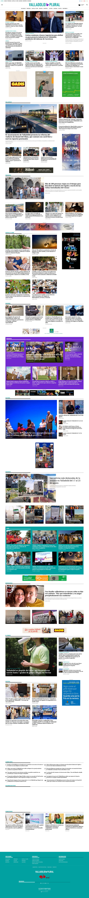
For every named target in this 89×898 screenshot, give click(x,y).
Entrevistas (8, 583)
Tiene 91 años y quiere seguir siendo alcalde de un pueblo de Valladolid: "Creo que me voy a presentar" (17, 700)
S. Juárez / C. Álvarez (10, 549)
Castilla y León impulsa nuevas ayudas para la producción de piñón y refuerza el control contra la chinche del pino (17, 251)
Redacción (7, 829)
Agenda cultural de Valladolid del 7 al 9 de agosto (72, 433)
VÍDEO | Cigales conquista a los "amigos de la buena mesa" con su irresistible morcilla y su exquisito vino (18, 568)
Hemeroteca (35, 867)
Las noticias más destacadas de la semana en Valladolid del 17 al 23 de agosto (65, 480)
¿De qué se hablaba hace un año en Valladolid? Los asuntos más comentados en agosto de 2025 (74, 519)
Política (7, 681)
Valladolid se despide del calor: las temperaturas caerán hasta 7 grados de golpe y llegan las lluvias (28, 671)
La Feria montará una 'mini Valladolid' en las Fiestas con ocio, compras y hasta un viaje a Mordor (14, 25)
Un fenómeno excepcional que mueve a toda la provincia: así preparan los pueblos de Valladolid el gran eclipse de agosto (70, 568)
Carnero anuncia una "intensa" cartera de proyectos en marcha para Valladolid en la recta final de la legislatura (70, 121)
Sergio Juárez (7, 68)
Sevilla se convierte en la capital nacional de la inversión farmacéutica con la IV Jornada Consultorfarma (34, 827)
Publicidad (49, 867)
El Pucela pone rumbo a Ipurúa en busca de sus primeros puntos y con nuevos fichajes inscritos (73, 356)
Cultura (7, 397)
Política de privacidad (63, 862)
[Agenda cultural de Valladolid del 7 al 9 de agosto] (61, 434)
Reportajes (16, 862)
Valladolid (8, 102)
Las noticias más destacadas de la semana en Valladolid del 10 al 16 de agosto (34, 519)
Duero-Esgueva (35, 863)
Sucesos (7, 303)
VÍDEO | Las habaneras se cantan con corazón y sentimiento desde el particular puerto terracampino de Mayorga (44, 568)
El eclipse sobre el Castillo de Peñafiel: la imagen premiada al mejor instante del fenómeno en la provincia (34, 215)
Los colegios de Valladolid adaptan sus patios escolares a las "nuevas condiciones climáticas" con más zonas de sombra (74, 25)
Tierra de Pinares (35, 859)
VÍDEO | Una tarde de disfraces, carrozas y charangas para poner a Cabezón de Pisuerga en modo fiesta (17, 546)
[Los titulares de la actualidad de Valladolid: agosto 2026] (54, 514)
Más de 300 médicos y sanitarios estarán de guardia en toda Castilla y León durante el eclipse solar (44, 251)
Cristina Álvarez (8, 27)
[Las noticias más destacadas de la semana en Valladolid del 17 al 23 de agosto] (30, 488)
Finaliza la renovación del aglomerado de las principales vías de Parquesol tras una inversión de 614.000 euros (48, 159)
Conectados (8, 811)
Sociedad (8, 471)
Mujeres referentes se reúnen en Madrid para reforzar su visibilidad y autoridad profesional (54, 827)
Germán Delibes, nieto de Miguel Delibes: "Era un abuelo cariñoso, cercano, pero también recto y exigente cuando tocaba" (17, 620)
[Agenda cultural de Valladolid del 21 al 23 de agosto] (71, 407)
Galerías (23, 862)
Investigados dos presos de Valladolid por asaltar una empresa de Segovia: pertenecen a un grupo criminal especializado (14, 319)
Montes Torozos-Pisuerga (37, 862)
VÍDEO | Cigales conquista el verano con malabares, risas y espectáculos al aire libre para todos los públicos (44, 546)
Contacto (54, 867)
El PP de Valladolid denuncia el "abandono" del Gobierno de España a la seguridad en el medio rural (44, 700)
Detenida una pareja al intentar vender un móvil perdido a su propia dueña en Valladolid (34, 318)
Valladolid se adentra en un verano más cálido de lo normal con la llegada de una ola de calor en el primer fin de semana (73, 671)
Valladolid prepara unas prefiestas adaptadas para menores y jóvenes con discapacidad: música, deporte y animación (31, 159)
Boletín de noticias (42, 867)
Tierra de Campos (35, 860)
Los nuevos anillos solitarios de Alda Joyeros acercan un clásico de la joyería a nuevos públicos (14, 826)
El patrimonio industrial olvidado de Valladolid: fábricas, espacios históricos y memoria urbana (74, 827)
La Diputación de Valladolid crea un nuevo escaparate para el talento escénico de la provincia (30, 434)
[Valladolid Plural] (44, 5)
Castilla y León (9, 232)
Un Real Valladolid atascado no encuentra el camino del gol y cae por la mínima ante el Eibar (15, 355)
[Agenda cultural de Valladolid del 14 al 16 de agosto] (61, 422)
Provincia (8, 175)
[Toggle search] (87, 5)
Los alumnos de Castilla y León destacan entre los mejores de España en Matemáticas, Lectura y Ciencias (43, 296)
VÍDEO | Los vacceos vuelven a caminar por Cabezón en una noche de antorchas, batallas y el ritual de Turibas (70, 546)
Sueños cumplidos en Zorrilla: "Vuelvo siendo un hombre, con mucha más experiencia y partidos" (54, 64)
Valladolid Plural (8, 218)
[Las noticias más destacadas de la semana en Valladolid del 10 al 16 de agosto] (34, 514)
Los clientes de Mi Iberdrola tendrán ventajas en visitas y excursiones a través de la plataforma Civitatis (14, 519)
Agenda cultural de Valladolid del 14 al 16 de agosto (73, 421)
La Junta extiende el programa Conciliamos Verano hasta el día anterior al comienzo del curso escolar (17, 296)
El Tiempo (8, 635)
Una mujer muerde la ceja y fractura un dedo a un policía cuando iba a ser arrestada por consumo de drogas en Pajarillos (74, 319)
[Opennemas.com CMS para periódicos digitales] (44, 890)
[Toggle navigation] (2, 5)
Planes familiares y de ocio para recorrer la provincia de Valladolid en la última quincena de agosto (74, 215)
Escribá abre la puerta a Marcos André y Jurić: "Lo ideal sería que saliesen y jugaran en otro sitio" (44, 383)
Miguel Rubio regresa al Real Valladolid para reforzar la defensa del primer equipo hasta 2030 (18, 383)
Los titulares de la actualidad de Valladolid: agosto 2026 (53, 520)
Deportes (9, 338)
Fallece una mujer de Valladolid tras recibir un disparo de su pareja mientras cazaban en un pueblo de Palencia (14, 64)
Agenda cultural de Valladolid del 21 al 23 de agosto (71, 415)
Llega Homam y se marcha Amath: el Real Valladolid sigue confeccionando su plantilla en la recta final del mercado (70, 383)
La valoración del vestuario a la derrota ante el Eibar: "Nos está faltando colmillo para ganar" (44, 356)
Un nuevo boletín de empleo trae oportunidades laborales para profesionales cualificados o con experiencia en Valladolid (73, 35)
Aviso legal (61, 860)
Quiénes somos (62, 859)
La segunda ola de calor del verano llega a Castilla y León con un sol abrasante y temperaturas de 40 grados (72, 664)
